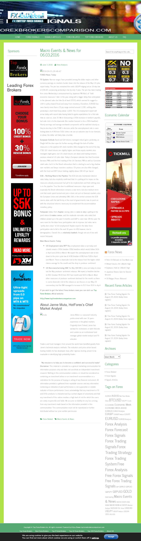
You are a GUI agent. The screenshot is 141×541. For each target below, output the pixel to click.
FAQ (124, 37)
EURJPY (127, 414)
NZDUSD (114, 508)
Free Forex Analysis (116, 466)
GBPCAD (129, 486)
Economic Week (123, 404)
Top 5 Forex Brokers (59, 531)
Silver (122, 508)
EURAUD (108, 411)
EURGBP (109, 414)
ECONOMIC (110, 405)
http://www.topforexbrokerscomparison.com (58, 298)
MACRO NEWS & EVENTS (118, 504)
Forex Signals (32, 37)
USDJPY (109, 511)
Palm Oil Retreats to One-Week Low (119, 259)
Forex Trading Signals (115, 443)
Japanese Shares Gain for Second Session (118, 273)
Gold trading (109, 496)
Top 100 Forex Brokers (95, 531)
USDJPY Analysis (118, 511)
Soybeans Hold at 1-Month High (118, 267)
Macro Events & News (65, 418)
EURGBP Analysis (119, 414)
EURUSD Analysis (125, 419)
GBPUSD (118, 491)
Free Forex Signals (119, 475)
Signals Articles (53, 37)
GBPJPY (108, 492)
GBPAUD (122, 486)
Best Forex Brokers (42, 531)
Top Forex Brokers (94, 37)
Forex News (115, 251)
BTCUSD (115, 400)
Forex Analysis (62, 64)
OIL (119, 508)
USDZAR (126, 511)
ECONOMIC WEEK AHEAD (116, 408)
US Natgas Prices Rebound (116, 278)
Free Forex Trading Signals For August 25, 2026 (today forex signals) (117, 296)
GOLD (127, 491)
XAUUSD (112, 514)
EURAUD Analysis (119, 411)
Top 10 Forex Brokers (76, 531)
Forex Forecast (116, 429)
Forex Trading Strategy (118, 449)
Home (17, 37)
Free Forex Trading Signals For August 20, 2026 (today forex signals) (117, 327)
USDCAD (128, 508)
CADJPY (124, 400)
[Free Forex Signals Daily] (27, 16)
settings (95, 538)
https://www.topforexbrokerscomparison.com (87, 527)
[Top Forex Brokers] (18, 68)
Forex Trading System (115, 461)
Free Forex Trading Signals (118, 483)
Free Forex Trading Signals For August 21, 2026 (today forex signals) (119, 317)
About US (113, 37)
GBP (117, 487)
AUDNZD (108, 396)
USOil (107, 514)
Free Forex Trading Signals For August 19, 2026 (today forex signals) (117, 338)
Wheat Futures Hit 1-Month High (118, 263)
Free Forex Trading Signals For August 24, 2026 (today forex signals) (117, 307)
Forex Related (73, 37)
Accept (111, 536)
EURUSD (111, 418)
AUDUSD (115, 395)
